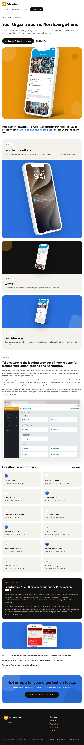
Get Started (36, 9)
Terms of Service (74, 739)
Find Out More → (43, 41)
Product (5, 9)
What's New (15, 9)
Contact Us (51, 739)
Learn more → (76, 468)
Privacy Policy (61, 739)
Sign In (24, 9)
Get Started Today (18, 41)
